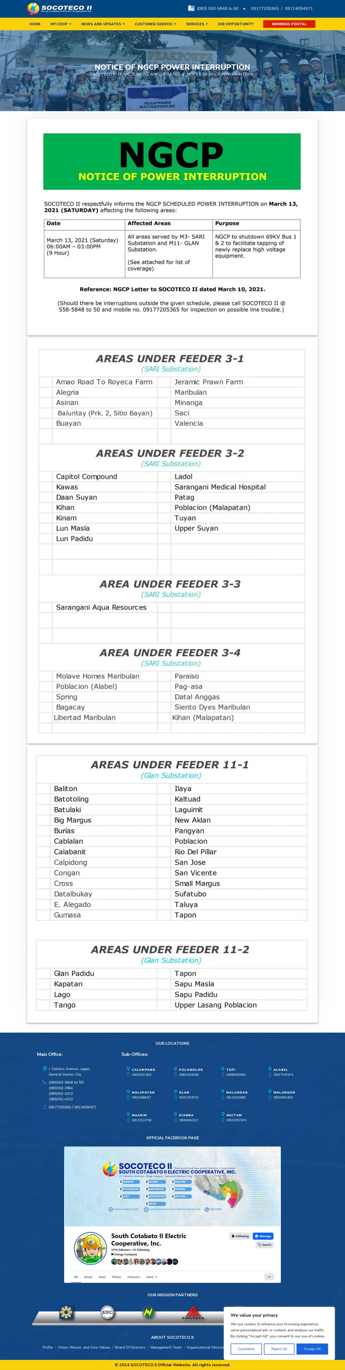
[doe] (66, 1312)
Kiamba (186, 1115)
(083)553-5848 (61, 1082)
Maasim (139, 1115)
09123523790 (141, 1120)
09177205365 (265, 8)
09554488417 (141, 1097)
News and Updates (101, 24)
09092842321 (189, 1120)
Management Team (166, 1347)
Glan (184, 1092)
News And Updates (158, 74)
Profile (48, 1347)
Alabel (281, 1070)
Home (35, 24)
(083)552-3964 (61, 1088)
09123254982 (236, 1097)
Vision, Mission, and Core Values (84, 1347)
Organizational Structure (207, 1347)
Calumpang (144, 1070)
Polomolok (191, 1070)
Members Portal (289, 24)
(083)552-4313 (61, 1093)
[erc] (107, 1312)
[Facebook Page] (172, 1216)
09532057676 (236, 1120)
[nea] (148, 1312)
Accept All (312, 1349)
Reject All (279, 1349)
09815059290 (189, 1075)
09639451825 (283, 1097)
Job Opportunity (235, 24)
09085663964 (236, 1075)
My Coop (59, 24)
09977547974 (283, 1075)
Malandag (237, 1092)
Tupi (231, 1070)
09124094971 (299, 8)
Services (195, 24)
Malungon (284, 1092)
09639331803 (141, 1075)
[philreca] (193, 1312)
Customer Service (154, 24)
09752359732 (189, 1097)
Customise (246, 1349)
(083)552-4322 (61, 1099)
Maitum (234, 1115)
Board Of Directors (130, 1347)
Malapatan (143, 1092)
